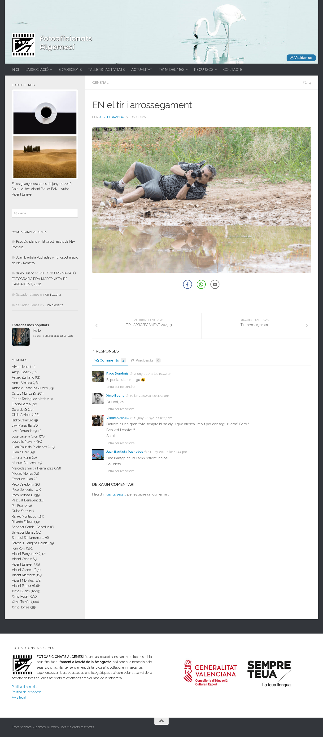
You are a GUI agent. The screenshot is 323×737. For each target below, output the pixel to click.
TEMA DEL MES (171, 69)
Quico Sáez (20, 511)
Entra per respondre (120, 387)
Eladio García (21, 404)
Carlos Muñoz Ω (24, 393)
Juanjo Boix (20, 452)
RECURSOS (203, 69)
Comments (112, 360)
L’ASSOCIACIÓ (37, 69)
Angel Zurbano (23, 377)
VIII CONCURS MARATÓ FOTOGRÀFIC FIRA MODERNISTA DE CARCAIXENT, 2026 (44, 278)
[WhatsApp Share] (201, 284)
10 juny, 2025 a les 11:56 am (149, 396)
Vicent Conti (20, 559)
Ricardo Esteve (22, 522)
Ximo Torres (20, 607)
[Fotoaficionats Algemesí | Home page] (23, 45)
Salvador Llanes (23, 532)
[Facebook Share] (187, 284)
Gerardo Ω (19, 409)
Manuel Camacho (24, 463)
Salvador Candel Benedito (30, 527)
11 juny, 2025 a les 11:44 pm (167, 452)
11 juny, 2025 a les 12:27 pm (153, 418)
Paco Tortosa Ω (22, 495)
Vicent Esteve (21, 564)
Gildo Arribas (21, 415)
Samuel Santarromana (28, 538)
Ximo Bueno (115, 395)
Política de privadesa (26, 692)
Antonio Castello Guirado (30, 388)
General (100, 82)
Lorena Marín (21, 458)
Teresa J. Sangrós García (30, 543)
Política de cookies (25, 687)
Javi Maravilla (22, 425)
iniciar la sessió (114, 494)
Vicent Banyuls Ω (25, 554)
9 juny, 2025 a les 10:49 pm (153, 373)
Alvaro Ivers (20, 367)
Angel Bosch (21, 372)
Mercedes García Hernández (32, 468)
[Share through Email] (214, 284)
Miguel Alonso (22, 473)
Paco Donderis (117, 373)
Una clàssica (54, 305)
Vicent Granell (117, 418)
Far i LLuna (53, 294)
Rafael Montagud (24, 516)
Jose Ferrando (111, 117)
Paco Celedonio (23, 484)
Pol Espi (17, 506)
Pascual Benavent (25, 500)
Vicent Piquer (21, 586)
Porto (37, 330)
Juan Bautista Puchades (124, 451)
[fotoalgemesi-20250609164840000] (201, 200)
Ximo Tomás (21, 602)
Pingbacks (147, 360)
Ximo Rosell (20, 596)
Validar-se (303, 58)
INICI (15, 69)
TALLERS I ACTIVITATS (106, 69)
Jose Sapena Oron (25, 436)
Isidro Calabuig (22, 420)
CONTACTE (232, 69)
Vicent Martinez (23, 575)
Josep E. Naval (22, 441)
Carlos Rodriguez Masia (29, 399)
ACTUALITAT (141, 69)
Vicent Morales (23, 580)
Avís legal (19, 697)
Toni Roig (18, 548)
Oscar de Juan (22, 479)
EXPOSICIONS (70, 69)
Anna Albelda (22, 383)
